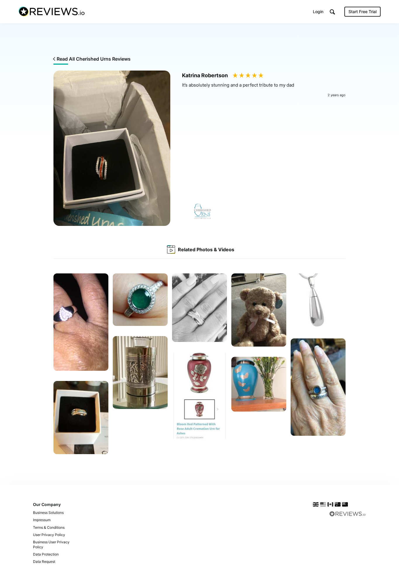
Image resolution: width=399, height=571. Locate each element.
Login (318, 11)
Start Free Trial (362, 11)
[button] (332, 11)
